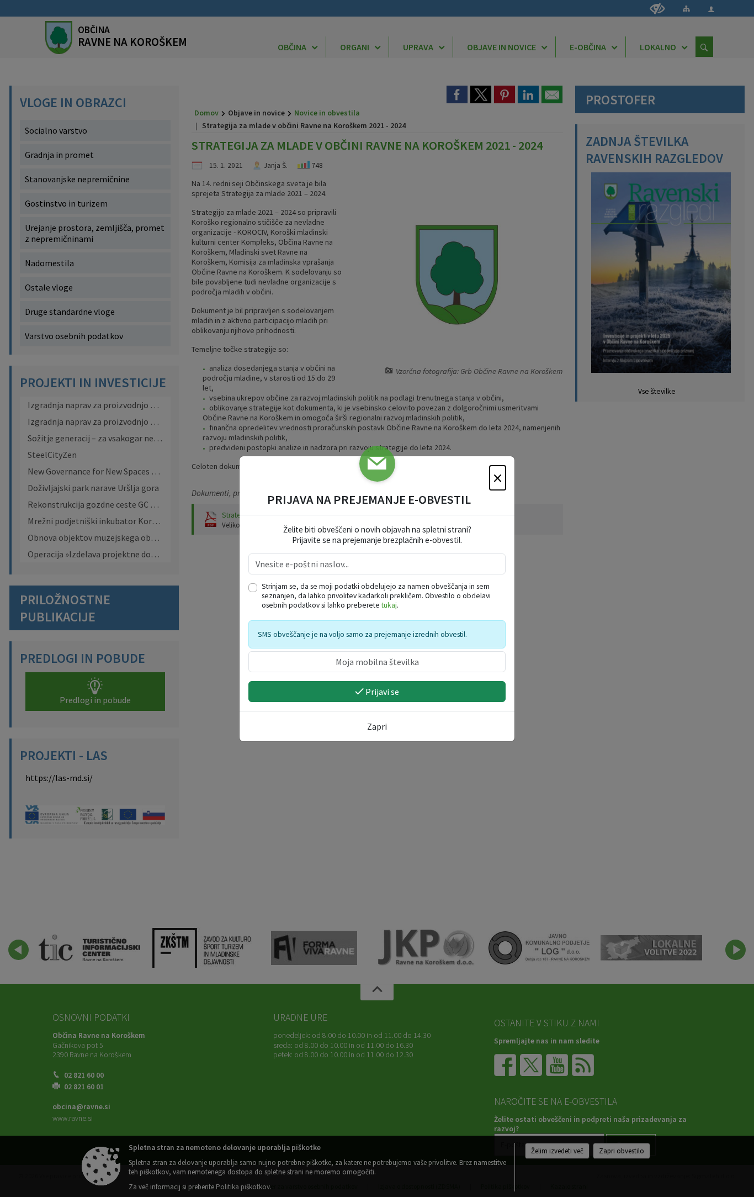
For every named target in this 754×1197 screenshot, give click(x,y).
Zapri (377, 726)
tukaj (389, 605)
